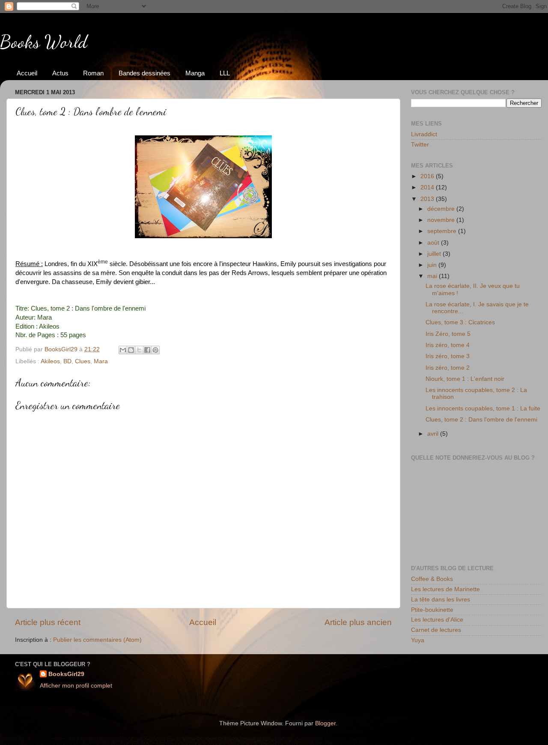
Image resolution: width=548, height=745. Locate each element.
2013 (428, 199)
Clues (82, 361)
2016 (428, 176)
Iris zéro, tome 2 (448, 368)
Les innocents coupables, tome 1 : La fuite (483, 408)
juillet (435, 254)
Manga (195, 73)
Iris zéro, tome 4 (448, 345)
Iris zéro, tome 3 (448, 356)
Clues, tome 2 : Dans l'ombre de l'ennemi (481, 419)
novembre (441, 220)
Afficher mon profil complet (76, 685)
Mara (101, 361)
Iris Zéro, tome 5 (448, 334)
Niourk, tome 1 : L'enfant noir (465, 379)
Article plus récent (47, 622)
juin (432, 265)
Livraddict (424, 134)
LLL (225, 73)
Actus (60, 73)
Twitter (420, 144)
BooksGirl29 (66, 674)
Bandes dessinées (144, 73)
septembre (442, 231)
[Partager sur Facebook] (147, 350)
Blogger (325, 723)
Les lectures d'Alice (437, 619)
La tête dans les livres (440, 599)
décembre (441, 209)
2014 (428, 187)
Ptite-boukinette (432, 610)
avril (433, 434)
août (434, 242)
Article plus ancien (358, 622)
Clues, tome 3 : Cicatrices (460, 322)
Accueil (27, 73)
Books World (43, 42)
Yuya (417, 640)
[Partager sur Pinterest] (155, 350)
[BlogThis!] (131, 350)
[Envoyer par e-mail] (123, 350)
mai (433, 276)
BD (67, 361)
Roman (93, 73)
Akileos (50, 361)
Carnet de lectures (436, 630)
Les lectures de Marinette (445, 589)
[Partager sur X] (139, 350)
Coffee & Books (432, 579)
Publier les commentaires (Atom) (97, 640)
